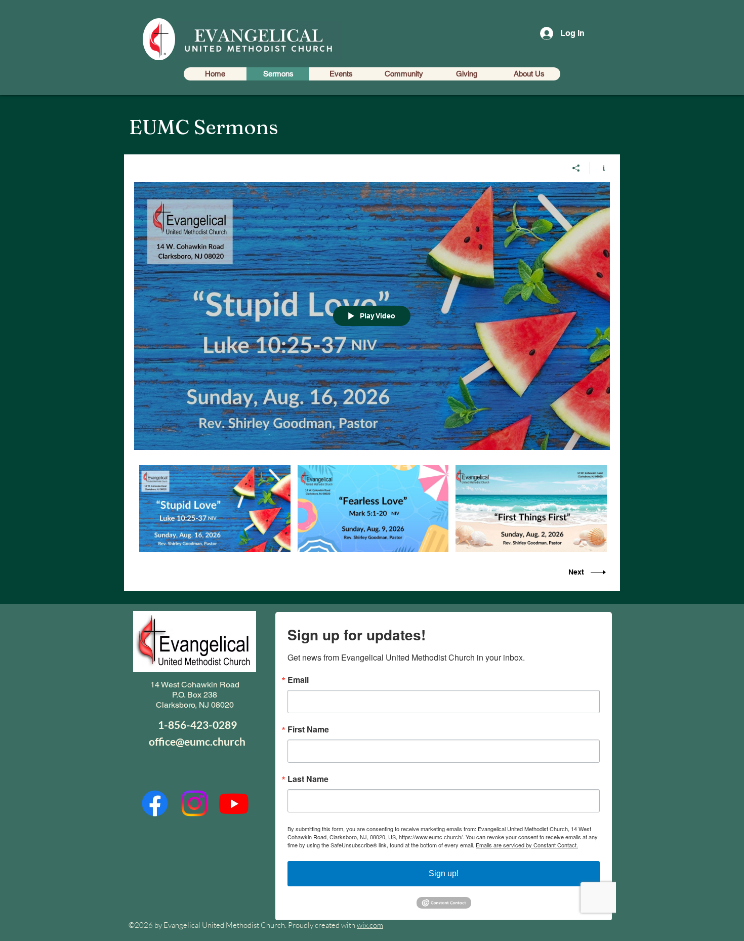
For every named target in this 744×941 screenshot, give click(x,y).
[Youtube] (234, 803)
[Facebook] (155, 803)
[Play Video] (214, 508)
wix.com (370, 925)
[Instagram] (194, 803)
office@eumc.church (197, 741)
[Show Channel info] (600, 168)
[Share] (576, 168)
